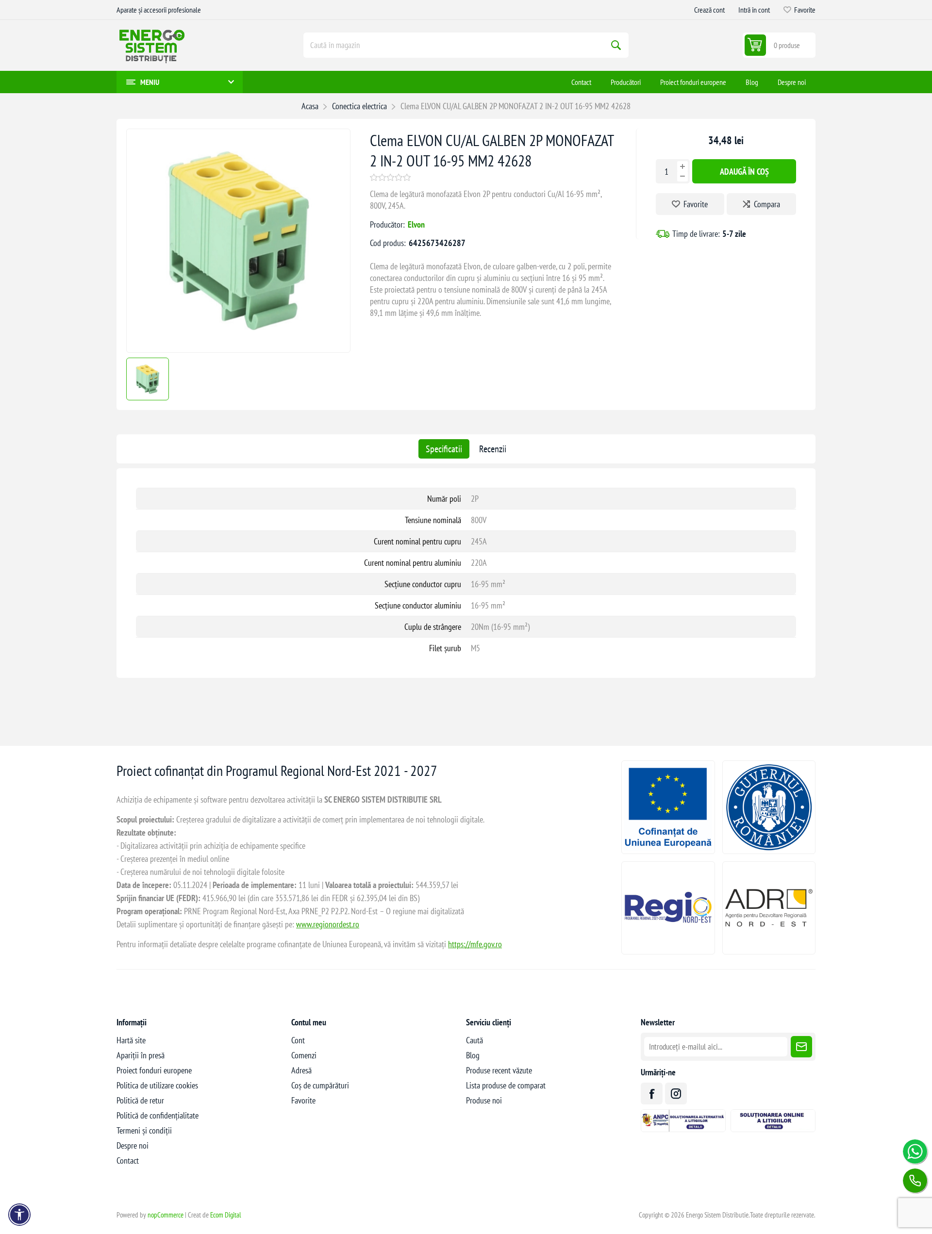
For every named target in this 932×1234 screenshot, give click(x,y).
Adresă (301, 1070)
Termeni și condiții (144, 1130)
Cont (298, 1040)
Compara (767, 204)
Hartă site (131, 1040)
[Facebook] (652, 1093)
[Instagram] (676, 1093)
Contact (127, 1160)
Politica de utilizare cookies (157, 1085)
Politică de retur (140, 1100)
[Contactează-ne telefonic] (915, 1180)
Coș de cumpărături (320, 1085)
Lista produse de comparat (506, 1085)
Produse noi (484, 1100)
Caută (616, 45)
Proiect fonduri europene (154, 1070)
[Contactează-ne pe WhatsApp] (915, 1151)
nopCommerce (165, 1214)
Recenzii (492, 449)
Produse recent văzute (499, 1070)
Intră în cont (754, 10)
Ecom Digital (225, 1214)
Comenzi (303, 1055)
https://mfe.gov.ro (475, 944)
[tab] (443, 449)
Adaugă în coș (744, 171)
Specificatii (444, 449)
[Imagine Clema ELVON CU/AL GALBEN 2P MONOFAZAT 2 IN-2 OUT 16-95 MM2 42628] (238, 349)
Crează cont (709, 10)
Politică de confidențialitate (157, 1115)
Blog (473, 1055)
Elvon (416, 224)
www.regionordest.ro (327, 924)
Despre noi (132, 1145)
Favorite (695, 204)
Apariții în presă (140, 1055)
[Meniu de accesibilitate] (19, 1214)
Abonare (801, 1046)
